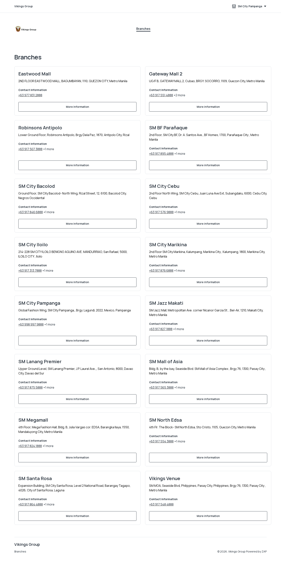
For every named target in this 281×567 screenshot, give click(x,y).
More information (77, 107)
